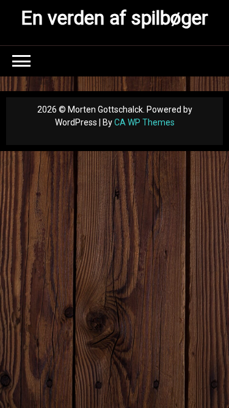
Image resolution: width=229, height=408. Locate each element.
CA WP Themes (144, 122)
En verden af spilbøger (114, 17)
